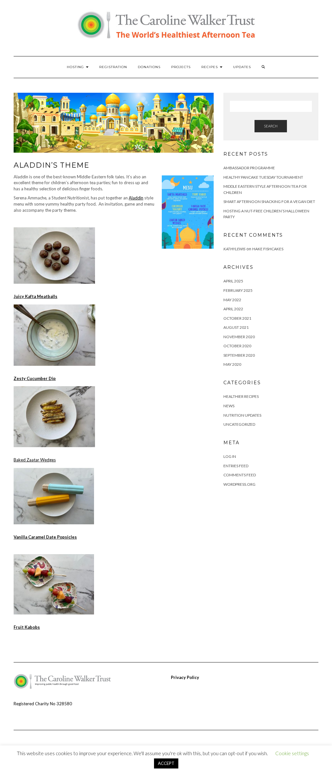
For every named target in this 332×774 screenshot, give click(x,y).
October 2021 (237, 318)
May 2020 (232, 364)
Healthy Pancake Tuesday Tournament (263, 177)
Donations (149, 67)
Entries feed (235, 465)
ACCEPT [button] (166, 763)
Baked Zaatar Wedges (35, 459)
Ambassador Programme (249, 167)
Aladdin (136, 197)
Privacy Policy (185, 677)
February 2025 (238, 290)
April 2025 (233, 281)
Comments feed (239, 474)
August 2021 (236, 327)
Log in (229, 456)
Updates (242, 67)
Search (271, 126)
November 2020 (239, 336)
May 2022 (232, 299)
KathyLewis (234, 248)
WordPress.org (239, 484)
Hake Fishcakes (267, 248)
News (228, 405)
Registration (113, 67)
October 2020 (237, 345)
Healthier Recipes (241, 396)
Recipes (210, 67)
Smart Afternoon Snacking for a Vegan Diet (269, 201)
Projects (181, 67)
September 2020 (239, 355)
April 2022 (233, 308)
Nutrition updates (242, 415)
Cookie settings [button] (292, 753)
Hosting (76, 67)
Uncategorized (239, 424)
